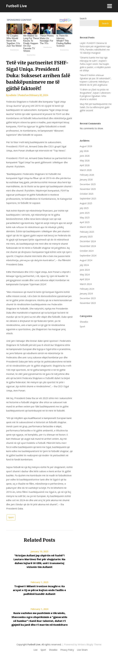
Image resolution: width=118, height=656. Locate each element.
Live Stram (82, 650)
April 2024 (85, 279)
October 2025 (86, 193)
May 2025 (85, 217)
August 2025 (86, 203)
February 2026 (87, 174)
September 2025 (88, 198)
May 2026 (85, 160)
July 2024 (84, 265)
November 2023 (88, 303)
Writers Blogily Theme (89, 644)
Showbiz (84, 321)
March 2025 (86, 227)
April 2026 (85, 165)
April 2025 (85, 222)
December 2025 (88, 184)
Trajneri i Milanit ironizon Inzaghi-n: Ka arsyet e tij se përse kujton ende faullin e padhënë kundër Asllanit (39, 590)
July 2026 (84, 151)
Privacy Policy (67, 650)
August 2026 (86, 146)
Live (35, 650)
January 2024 (86, 293)
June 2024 (85, 269)
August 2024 (86, 260)
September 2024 (88, 255)
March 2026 (86, 170)
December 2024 (88, 241)
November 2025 (88, 189)
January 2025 (86, 236)
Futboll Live (16, 5)
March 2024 (86, 284)
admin (12, 95)
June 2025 (85, 212)
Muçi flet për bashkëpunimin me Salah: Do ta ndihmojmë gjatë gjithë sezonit (96, 107)
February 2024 (87, 288)
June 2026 (85, 155)
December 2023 (88, 298)
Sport (11, 517)
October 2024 (86, 250)
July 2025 (84, 208)
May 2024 (85, 274)
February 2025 (87, 231)
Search (83, 18)
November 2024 (88, 246)
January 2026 (86, 179)
